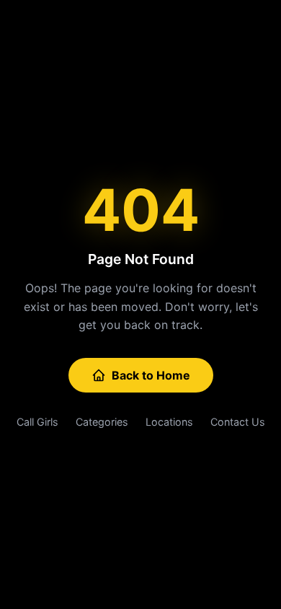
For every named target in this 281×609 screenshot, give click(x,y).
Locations (169, 422)
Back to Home (151, 375)
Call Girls (37, 422)
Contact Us (237, 422)
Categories (102, 422)
